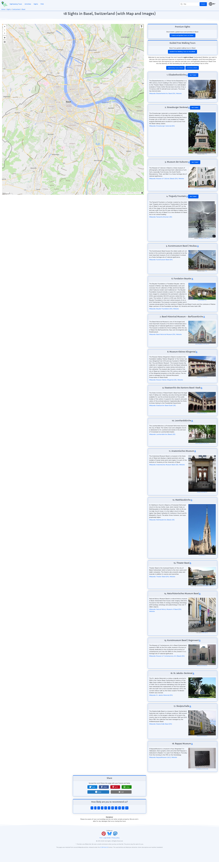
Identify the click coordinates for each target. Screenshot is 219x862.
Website (179, 93)
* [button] (193, 75)
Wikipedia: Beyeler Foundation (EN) (160, 309)
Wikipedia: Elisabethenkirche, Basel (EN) (162, 93)
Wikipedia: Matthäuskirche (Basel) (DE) (162, 520)
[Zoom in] (4, 26)
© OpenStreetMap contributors (133, 192)
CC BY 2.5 (211, 585)
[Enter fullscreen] (4, 42)
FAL (206, 300)
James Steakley (198, 344)
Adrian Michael (198, 443)
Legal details (107, 838)
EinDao (198, 377)
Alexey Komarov (198, 99)
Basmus (198, 665)
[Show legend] (141, 26)
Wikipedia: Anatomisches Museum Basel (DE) (163, 464)
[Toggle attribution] (142, 193)
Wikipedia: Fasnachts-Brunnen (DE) (160, 217)
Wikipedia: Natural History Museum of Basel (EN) (165, 609)
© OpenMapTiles (120, 192)
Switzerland (16, 9)
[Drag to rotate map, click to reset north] (4, 33)
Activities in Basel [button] (192, 67)
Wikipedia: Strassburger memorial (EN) (162, 126)
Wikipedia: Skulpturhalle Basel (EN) (160, 724)
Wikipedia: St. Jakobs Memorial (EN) (161, 695)
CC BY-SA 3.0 (207, 238)
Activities (28, 4)
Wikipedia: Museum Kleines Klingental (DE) (163, 380)
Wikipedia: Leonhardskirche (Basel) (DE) (162, 434)
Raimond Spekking (199, 188)
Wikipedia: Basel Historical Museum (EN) (162, 334)
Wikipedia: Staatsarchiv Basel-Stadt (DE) (162, 405)
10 (126, 808)
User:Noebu (205, 585)
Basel (23, 9)
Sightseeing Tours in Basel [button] (175, 67)
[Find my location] (4, 37)
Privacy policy (116, 838)
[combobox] (189, 4)
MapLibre (113, 192)
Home (3, 9)
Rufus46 (201, 238)
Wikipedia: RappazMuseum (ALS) (160, 757)
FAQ (42, 4)
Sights (36, 4)
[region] (73, 109)
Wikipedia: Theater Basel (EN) (159, 576)
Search (203, 4)
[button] (92, 787)
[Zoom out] (4, 30)
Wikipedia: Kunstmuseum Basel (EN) (161, 259)
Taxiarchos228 (201, 300)
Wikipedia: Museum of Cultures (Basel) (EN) (163, 178)
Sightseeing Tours (16, 4)
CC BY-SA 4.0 (206, 99)
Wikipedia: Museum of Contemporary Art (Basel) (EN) (167, 656)
